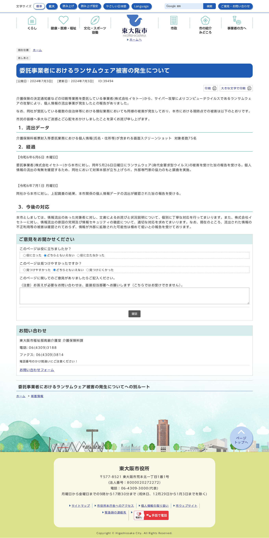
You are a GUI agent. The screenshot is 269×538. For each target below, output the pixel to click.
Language (141, 6)
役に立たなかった (92, 255)
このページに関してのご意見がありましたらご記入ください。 (68, 278)
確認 (134, 313)
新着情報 (37, 396)
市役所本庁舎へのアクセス (115, 505)
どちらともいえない (61, 255)
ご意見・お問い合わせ (235, 6)
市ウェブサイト (186, 505)
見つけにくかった (101, 269)
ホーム (37, 50)
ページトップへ (241, 440)
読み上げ (68, 6)
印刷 (208, 88)
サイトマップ (81, 505)
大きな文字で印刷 (233, 88)
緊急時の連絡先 (115, 512)
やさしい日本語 (116, 6)
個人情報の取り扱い (155, 505)
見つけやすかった (38, 269)
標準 (39, 6)
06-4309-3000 (134, 488)
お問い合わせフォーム (37, 370)
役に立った (34, 255)
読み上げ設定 (89, 6)
